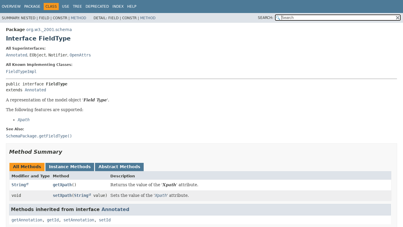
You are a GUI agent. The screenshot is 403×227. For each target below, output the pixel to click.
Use (65, 6)
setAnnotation (78, 220)
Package (32, 6)
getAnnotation (27, 220)
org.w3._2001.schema (49, 29)
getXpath (62, 184)
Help (131, 6)
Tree (77, 6)
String (19, 184)
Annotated (16, 55)
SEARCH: (265, 18)
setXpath (62, 195)
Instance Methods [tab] (70, 166)
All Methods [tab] (27, 166)
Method (78, 18)
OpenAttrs (80, 55)
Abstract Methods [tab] (119, 166)
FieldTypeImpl (21, 71)
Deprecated (97, 6)
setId (105, 220)
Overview (11, 6)
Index (118, 6)
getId (53, 220)
